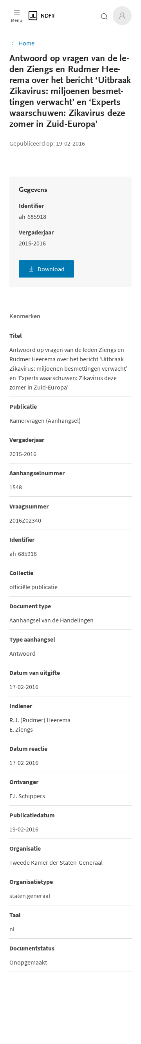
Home (26, 43)
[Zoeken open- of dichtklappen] (104, 16)
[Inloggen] (122, 15)
